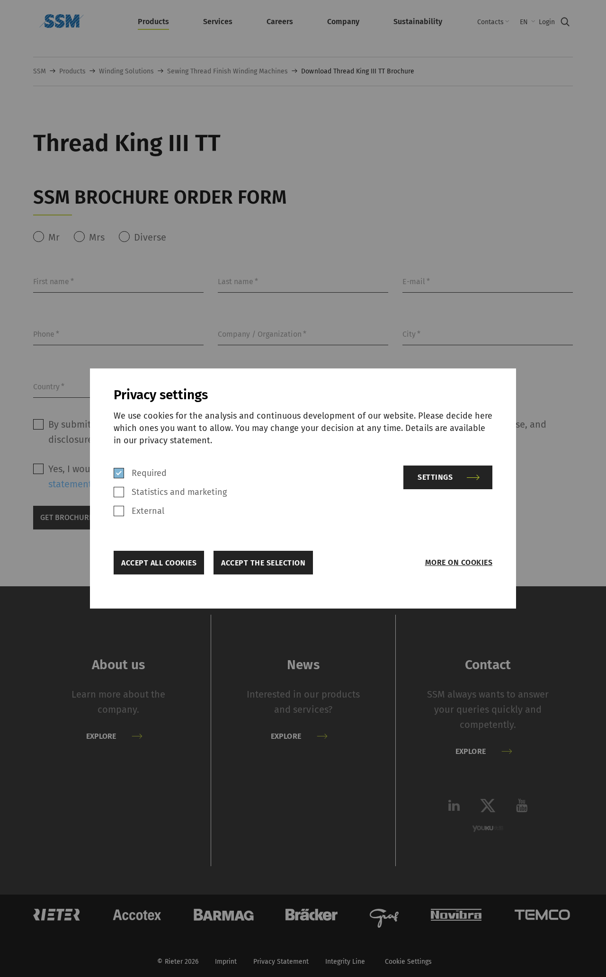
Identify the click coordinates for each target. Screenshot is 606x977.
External (148, 511)
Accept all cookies (158, 562)
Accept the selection (263, 562)
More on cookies (458, 562)
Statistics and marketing (179, 492)
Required (149, 473)
